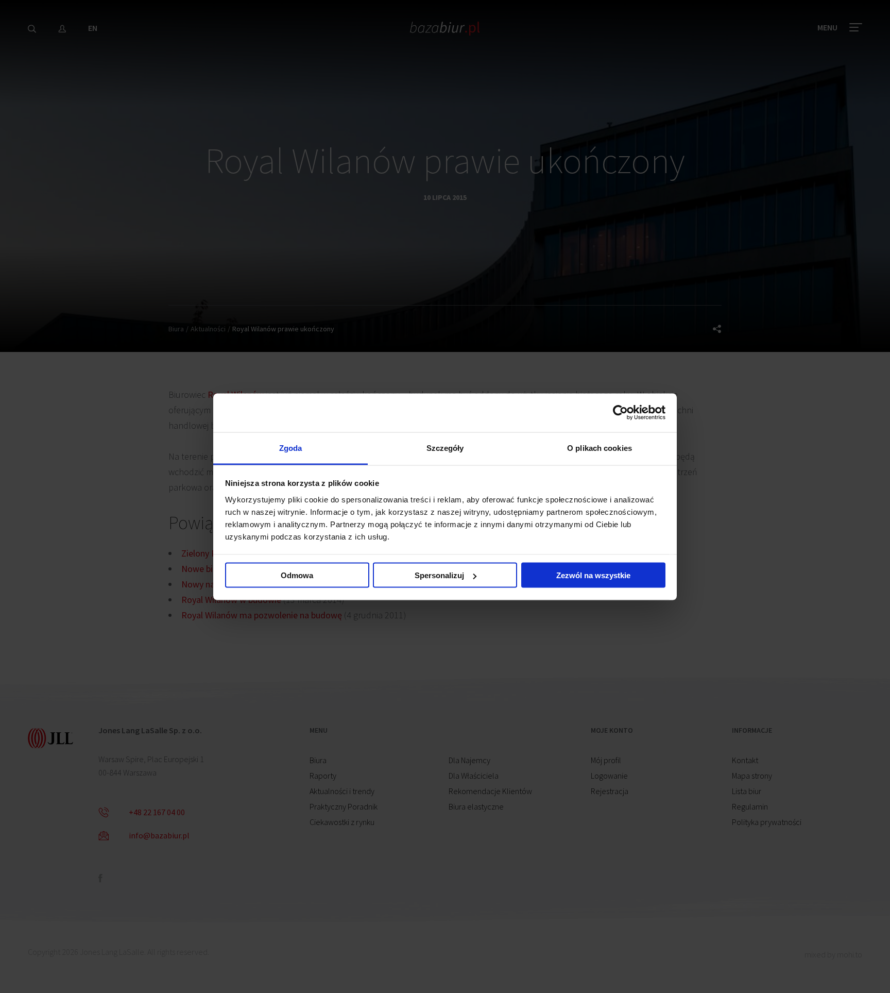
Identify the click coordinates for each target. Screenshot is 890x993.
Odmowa (297, 575)
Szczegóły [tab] (445, 447)
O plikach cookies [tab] (599, 447)
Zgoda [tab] (290, 447)
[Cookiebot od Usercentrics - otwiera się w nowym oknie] (620, 412)
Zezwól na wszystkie (593, 575)
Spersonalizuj (439, 575)
